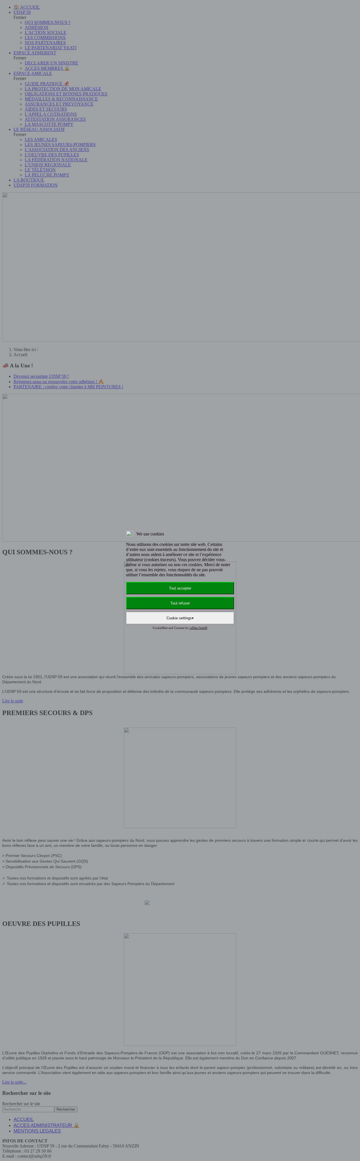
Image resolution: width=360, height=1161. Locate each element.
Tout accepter (180, 588)
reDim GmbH (198, 627)
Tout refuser (180, 603)
